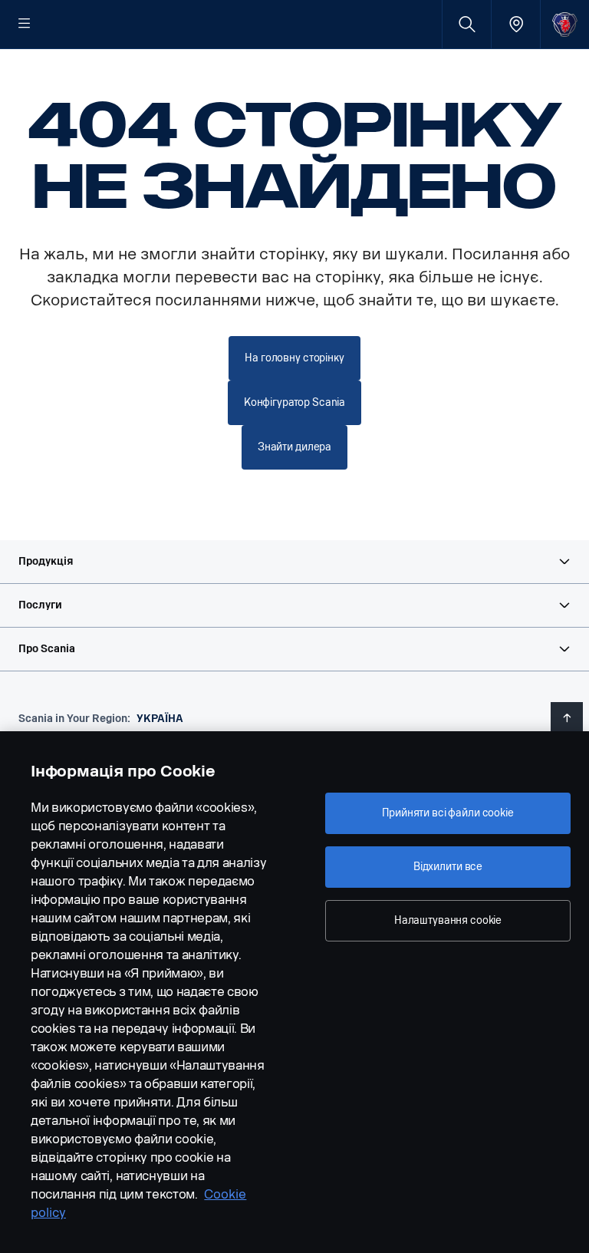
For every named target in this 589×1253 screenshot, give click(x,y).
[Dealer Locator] (516, 24)
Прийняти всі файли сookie (448, 812)
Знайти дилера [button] (294, 446)
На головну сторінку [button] (294, 357)
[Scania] (565, 24)
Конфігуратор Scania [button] (294, 402)
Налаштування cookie (448, 920)
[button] (294, 561)
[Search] (467, 24)
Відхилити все (447, 866)
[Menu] (24, 24)
